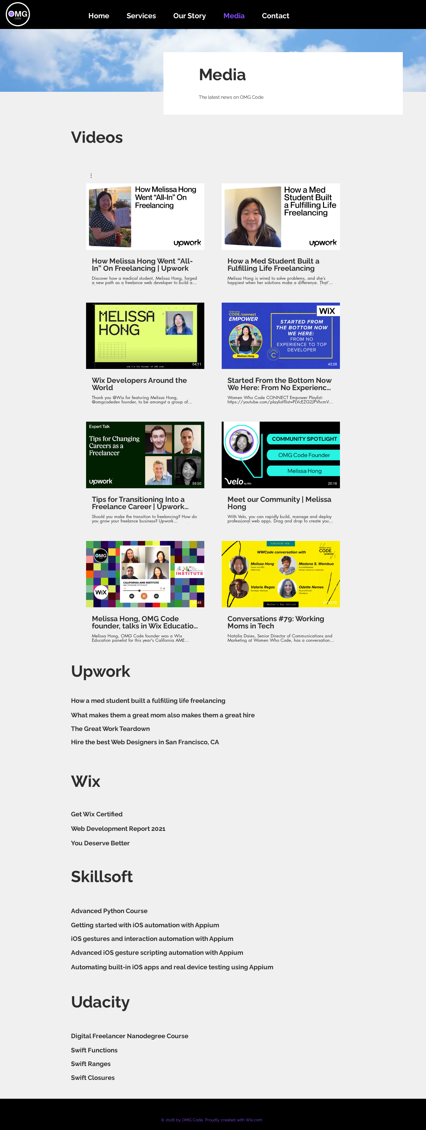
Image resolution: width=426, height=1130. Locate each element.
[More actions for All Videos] (94, 175)
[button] (94, 175)
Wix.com (254, 1120)
